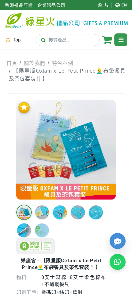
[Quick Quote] (118, 241)
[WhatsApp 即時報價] (118, 262)
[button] (24, 212)
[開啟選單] (120, 39)
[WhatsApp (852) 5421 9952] (100, 5)
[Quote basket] (107, 39)
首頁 (11, 63)
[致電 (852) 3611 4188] (107, 5)
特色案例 (62, 63)
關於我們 (34, 63)
